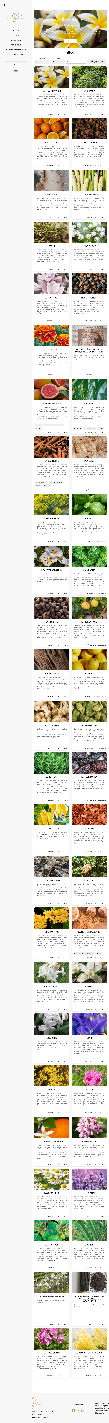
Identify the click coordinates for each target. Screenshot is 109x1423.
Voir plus (70, 41)
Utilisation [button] (47, 486)
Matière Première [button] (50, 425)
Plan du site (99, 1413)
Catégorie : (42, 58)
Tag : (58, 58)
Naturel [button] (61, 425)
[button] (51, 91)
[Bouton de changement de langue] (16, 71)
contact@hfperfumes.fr (39, 1418)
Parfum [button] (38, 428)
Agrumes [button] (39, 425)
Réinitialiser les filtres (97, 61)
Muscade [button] (90, 953)
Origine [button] (59, 482)
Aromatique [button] (77, 428)
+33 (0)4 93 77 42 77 (41, 1414)
